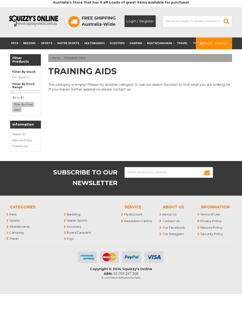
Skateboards (94, 43)
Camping (136, 43)
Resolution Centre (138, 221)
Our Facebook (174, 227)
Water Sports (68, 43)
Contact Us (19, 146)
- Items (215, 43)
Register (146, 21)
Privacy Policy (211, 221)
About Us (18, 134)
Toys (70, 238)
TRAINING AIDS (75, 58)
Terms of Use (210, 214)
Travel (182, 43)
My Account (133, 214)
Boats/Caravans (159, 43)
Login (131, 21)
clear (17, 109)
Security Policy (212, 234)
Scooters (117, 43)
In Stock (23, 77)
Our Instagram (173, 234)
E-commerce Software (116, 277)
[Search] (226, 21)
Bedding (29, 43)
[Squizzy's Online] (35, 21)
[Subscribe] (207, 172)
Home (56, 58)
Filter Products (20, 60)
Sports (46, 43)
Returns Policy (22, 140)
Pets (14, 43)
